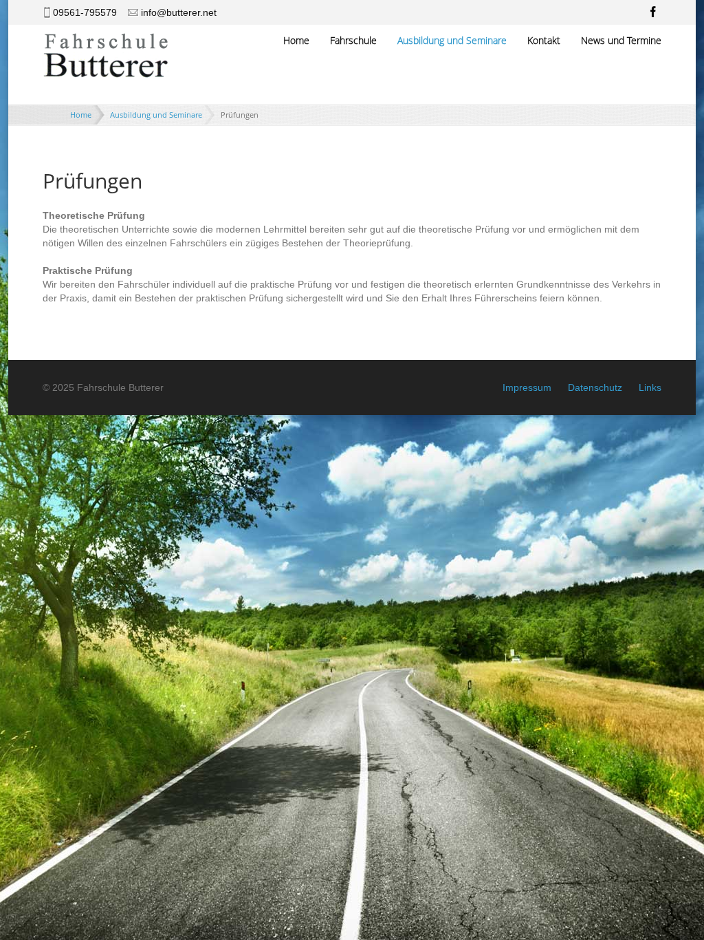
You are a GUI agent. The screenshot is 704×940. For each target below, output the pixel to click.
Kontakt (543, 40)
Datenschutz (595, 387)
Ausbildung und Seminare (452, 40)
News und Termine (621, 40)
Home (296, 40)
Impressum (527, 387)
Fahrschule (353, 40)
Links (650, 387)
